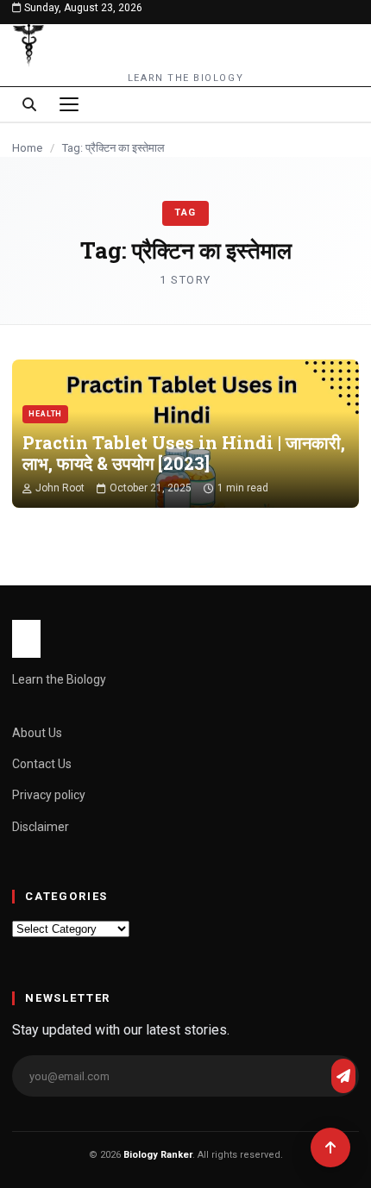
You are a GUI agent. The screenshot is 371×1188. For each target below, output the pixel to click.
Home (27, 147)
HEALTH (45, 414)
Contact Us (42, 764)
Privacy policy (48, 795)
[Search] (29, 104)
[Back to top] (330, 1147)
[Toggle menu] (69, 104)
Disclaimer (40, 827)
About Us (37, 733)
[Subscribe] (343, 1076)
